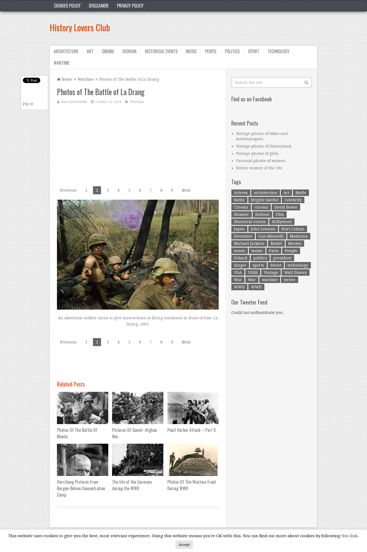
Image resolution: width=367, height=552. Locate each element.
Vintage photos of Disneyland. (264, 146)
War (238, 280)
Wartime (61, 63)
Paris (274, 251)
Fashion (129, 51)
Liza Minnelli (271, 236)
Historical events (161, 51)
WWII (239, 287)
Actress (241, 193)
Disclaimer (99, 5)
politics (260, 258)
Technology (278, 51)
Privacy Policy (130, 5)
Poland (240, 258)
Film (280, 214)
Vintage (271, 272)
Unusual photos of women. (261, 161)
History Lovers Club (80, 27)
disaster (241, 214)
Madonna (299, 236)
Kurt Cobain (293, 229)
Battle (301, 193)
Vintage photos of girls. (257, 153)
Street (275, 265)
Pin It (28, 104)
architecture (265, 193)
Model (276, 243)
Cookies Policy (67, 5)
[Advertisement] (219, 27)
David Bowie (285, 207)
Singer (240, 265)
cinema (261, 207)
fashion (262, 214)
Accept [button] (184, 545)
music (239, 251)
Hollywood (282, 222)
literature (243, 236)
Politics (232, 51)
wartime (270, 280)
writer (290, 280)
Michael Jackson (249, 243)
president (282, 258)
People (211, 51)
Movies (294, 243)
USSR (253, 272)
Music (191, 51)
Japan (239, 229)
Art (90, 51)
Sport (253, 51)
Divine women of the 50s (259, 168)
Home (66, 79)
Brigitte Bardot (264, 200)
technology (297, 265)
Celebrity (293, 200)
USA (238, 272)
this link (349, 535)
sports (258, 265)
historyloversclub (74, 102)
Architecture (66, 51)
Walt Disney (295, 272)
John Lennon (263, 229)
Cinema (108, 51)
